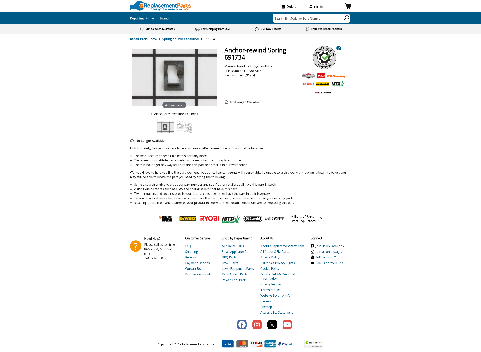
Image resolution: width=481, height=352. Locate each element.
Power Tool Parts (234, 280)
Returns (191, 257)
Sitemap (266, 307)
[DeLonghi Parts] (252, 218)
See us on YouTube (329, 263)
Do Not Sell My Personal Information (277, 276)
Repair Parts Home (143, 39)
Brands (165, 18)
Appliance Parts (233, 246)
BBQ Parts (229, 257)
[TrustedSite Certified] (313, 344)
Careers (266, 301)
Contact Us (193, 269)
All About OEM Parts (274, 252)
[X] (272, 324)
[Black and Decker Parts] (165, 218)
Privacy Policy (269, 257)
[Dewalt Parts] (187, 218)
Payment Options (197, 263)
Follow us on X (326, 257)
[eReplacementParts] (160, 6)
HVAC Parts (230, 263)
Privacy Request (271, 284)
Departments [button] (139, 18)
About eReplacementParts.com (282, 246)
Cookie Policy (269, 269)
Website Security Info (275, 295)
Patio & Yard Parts (235, 274)
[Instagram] (257, 324)
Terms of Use (270, 290)
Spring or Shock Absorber (180, 39)
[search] (346, 18)
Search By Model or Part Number (298, 18)
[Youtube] (287, 324)
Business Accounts (198, 274)
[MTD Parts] (231, 218)
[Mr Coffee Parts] (274, 218)
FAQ (188, 246)
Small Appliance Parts (237, 252)
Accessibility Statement (276, 312)
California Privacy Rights (277, 263)
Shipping (191, 252)
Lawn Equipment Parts (238, 269)
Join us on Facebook (330, 246)
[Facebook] (242, 324)
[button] (348, 6)
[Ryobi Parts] (209, 218)
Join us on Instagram (330, 252)
